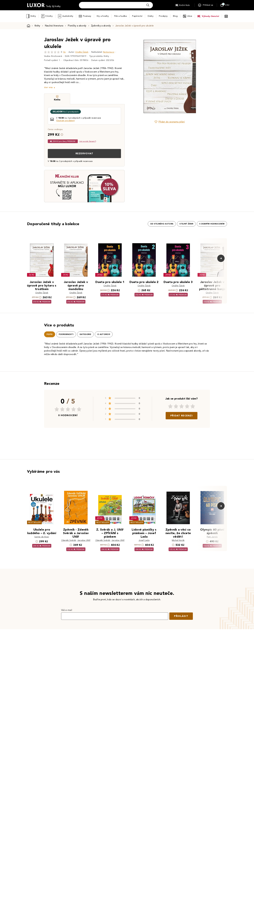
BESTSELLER (34, 522)
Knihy (33, 16)
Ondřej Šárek (81, 52)
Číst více (48, 88)
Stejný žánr (186, 224)
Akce (189, 16)
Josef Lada (144, 540)
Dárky (150, 16)
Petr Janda (212, 537)
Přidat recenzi (181, 415)
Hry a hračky (103, 16)
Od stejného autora (161, 224)
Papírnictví (137, 16)
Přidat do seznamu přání (171, 121)
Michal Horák (178, 540)
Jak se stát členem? (88, 141)
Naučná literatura (54, 25)
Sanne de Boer (41, 537)
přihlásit (181, 616)
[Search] (147, 5)
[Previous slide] (136, 76)
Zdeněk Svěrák (68, 540)
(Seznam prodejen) (65, 120)
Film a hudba (120, 16)
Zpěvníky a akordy (101, 25)
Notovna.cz (108, 52)
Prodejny (163, 16)
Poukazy (87, 16)
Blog (175, 16)
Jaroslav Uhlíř (83, 540)
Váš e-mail (66, 610)
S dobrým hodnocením (211, 224)
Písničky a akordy (77, 25)
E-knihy (49, 16)
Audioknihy (67, 16)
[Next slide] (202, 76)
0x (64, 52)
